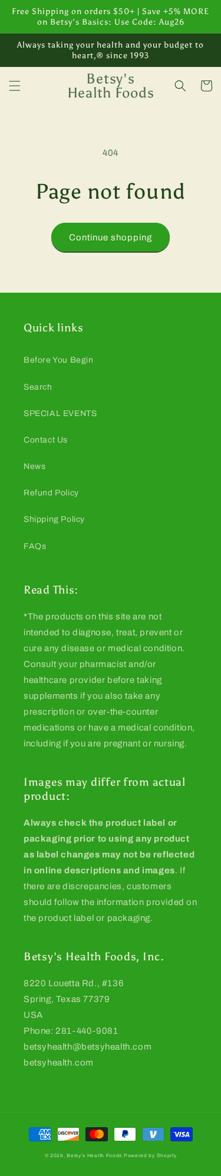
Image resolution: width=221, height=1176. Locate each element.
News (34, 466)
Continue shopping (110, 237)
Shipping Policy (54, 519)
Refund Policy (51, 492)
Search (38, 387)
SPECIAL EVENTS (60, 413)
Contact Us (46, 439)
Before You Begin (59, 360)
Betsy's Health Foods (94, 1155)
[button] (15, 86)
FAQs (35, 546)
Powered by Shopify (150, 1155)
